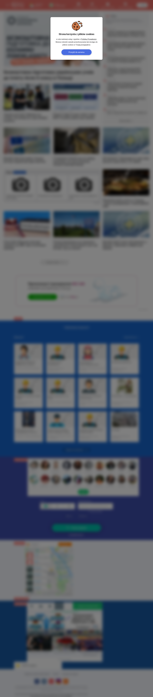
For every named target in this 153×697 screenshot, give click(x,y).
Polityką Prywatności (88, 39)
